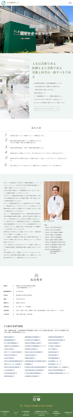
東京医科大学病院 (31, 349)
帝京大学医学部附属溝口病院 (13, 361)
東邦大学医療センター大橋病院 (58, 367)
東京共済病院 (9, 337)
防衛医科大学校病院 (31, 376)
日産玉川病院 (9, 349)
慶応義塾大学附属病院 (32, 337)
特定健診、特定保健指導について (57, 413)
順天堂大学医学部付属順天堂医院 (35, 367)
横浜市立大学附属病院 (11, 346)
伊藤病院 (28, 364)
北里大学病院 (9, 358)
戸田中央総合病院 (10, 373)
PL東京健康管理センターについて (5, 413)
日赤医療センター (54, 361)
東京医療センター (54, 364)
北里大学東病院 (53, 343)
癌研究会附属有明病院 (55, 337)
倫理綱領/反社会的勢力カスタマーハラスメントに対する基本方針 (41, 413)
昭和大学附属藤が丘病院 (33, 343)
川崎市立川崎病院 (54, 346)
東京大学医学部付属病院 (12, 367)
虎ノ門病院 (52, 349)
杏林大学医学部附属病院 (56, 370)
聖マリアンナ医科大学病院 (12, 352)
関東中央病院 (29, 358)
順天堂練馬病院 (53, 358)
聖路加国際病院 (9, 340)
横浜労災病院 (53, 352)
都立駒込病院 (53, 355)
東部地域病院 (9, 376)
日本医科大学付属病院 (32, 340)
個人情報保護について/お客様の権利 (26, 413)
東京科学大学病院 (10, 355)
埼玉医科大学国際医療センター (35, 346)
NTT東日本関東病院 (11, 343)
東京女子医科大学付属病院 (33, 352)
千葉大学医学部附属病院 (33, 373)
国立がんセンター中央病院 (12, 364)
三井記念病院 (9, 370)
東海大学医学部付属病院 (56, 340)
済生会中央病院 (30, 355)
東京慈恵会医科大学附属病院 (34, 370)
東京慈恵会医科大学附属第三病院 (35, 361)
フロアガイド (16, 413)
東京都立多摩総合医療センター (58, 373)
